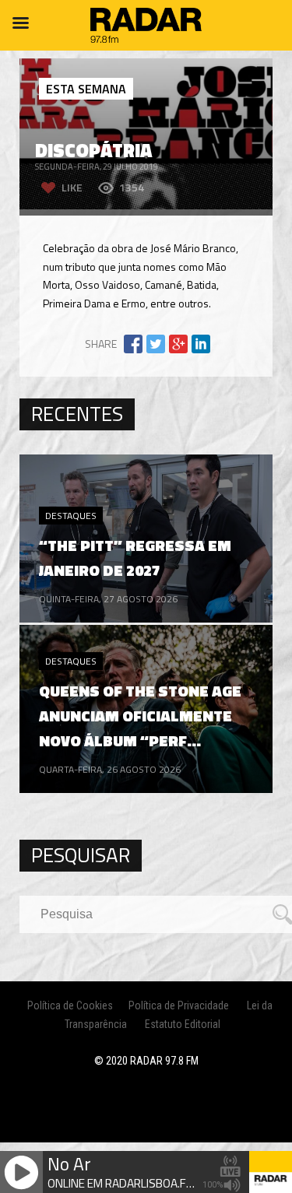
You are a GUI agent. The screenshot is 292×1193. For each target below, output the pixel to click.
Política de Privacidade (178, 1005)
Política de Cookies (70, 1005)
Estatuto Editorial (182, 1024)
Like (72, 187)
